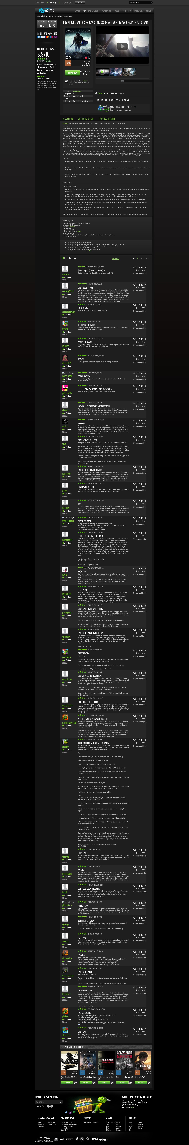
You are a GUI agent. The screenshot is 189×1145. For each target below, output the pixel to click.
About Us (40, 1122)
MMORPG (131, 1126)
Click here (72, 227)
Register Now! (64, 1130)
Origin (117, 1124)
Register (70, 2)
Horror (140, 1128)
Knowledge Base (88, 1122)
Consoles (118, 1128)
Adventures (78, 91)
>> (150, 258)
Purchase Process (107, 118)
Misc (130, 1130)
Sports (140, 1122)
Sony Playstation (110, 1122)
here (132, 1107)
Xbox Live (118, 1122)
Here (79, 231)
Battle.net (118, 1126)
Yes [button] (138, 270)
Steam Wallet (92, 10)
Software (138, 10)
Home (37, 2)
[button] (44, 2)
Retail (107, 1126)
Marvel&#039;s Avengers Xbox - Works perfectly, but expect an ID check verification (47, 69)
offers (149, 10)
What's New (41, 1126)
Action (130, 1122)
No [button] (144, 270)
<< (134, 258)
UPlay (107, 1128)
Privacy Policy (41, 1124)
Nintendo (127, 10)
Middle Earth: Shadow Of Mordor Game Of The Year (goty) (56, 16)
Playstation (106, 10)
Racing (130, 1124)
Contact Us (95, 1122)
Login (64, 2)
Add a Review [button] (115, 259)
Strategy (140, 1126)
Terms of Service (52, 1122)
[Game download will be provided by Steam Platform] (66, 81)
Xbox (117, 10)
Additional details (86, 118)
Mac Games (118, 1130)
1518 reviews (44, 61)
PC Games (108, 1130)
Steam (85, 81)
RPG (74, 91)
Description (68, 118)
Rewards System (52, 1124)
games (77, 10)
